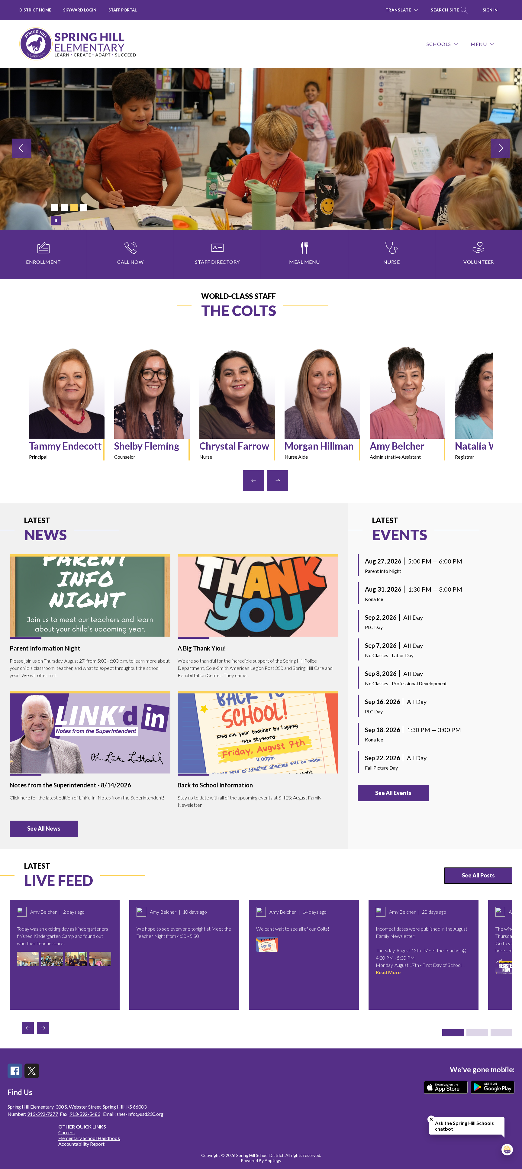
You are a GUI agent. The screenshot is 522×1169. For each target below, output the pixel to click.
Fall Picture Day (381, 767)
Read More (388, 972)
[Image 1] (54, 207)
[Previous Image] (21, 148)
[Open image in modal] (28, 959)
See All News (43, 828)
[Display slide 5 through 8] (477, 1032)
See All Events (393, 793)
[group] (67, 402)
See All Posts (478, 875)
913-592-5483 (84, 1114)
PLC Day (374, 627)
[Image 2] (64, 207)
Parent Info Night (383, 571)
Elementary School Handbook (89, 1138)
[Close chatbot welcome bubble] (431, 1119)
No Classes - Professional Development (406, 683)
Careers (66, 1132)
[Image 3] (74, 207)
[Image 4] (83, 207)
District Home (35, 10)
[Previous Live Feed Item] (28, 1028)
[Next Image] (500, 148)
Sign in (490, 10)
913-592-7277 (42, 1114)
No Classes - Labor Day (389, 655)
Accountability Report (81, 1144)
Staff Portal (122, 10)
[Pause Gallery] (56, 220)
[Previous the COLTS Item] (253, 480)
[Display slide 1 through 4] (453, 1032)
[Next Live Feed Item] (43, 1028)
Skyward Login (79, 10)
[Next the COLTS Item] (277, 480)
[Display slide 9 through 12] (501, 1032)
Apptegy (273, 1160)
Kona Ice (374, 599)
